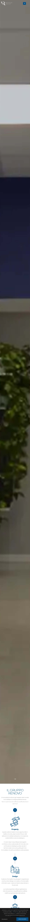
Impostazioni (4, 919)
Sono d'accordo (22, 919)
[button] (14, 779)
